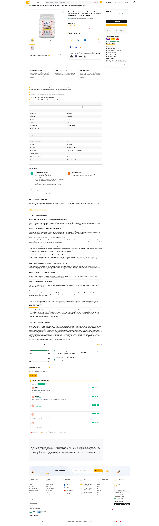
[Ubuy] (27, 2)
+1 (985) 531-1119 (119, 498)
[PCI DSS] (32, 512)
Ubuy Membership (33, 503)
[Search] (101, 2)
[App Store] (118, 504)
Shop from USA (32, 517)
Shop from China (76, 517)
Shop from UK (39, 517)
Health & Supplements (47, 5)
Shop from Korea (67, 517)
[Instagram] (114, 521)
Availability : (71, 28)
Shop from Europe (94, 517)
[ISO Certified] (41, 511)
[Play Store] (126, 504)
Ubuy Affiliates (49, 501)
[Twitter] (119, 521)
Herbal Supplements (57, 5)
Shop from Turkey (85, 517)
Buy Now (98, 53)
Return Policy (49, 490)
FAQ (47, 492)
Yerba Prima (71, 10)
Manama (99, 484)
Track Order (31, 494)
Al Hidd (99, 497)
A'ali (98, 499)
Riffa (98, 488)
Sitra (98, 492)
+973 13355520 (119, 494)
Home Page (31, 5)
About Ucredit (49, 494)
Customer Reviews (50, 488)
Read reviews (96, 384)
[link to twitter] (50, 40)
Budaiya (99, 494)
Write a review (33, 375)
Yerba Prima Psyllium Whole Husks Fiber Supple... (76, 5)
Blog (47, 499)
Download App (49, 484)
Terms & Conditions (70, 521)
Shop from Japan (48, 517)
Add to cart (117, 21)
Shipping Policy (32, 499)
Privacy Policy (78, 521)
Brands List (48, 486)
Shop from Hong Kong (57, 517)
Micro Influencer (32, 501)
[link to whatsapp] (43, 40)
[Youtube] (116, 521)
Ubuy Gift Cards (49, 497)
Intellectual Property (33, 490)
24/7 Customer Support (121, 485)
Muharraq (99, 486)
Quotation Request (33, 488)
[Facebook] (112, 521)
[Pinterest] (121, 521)
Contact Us (31, 486)
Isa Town (99, 490)
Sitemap (31, 492)
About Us (31, 484)
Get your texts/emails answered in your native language (123, 489)
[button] (109, 2)
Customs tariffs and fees (34, 497)
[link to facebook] (47, 40)
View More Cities (101, 501)
